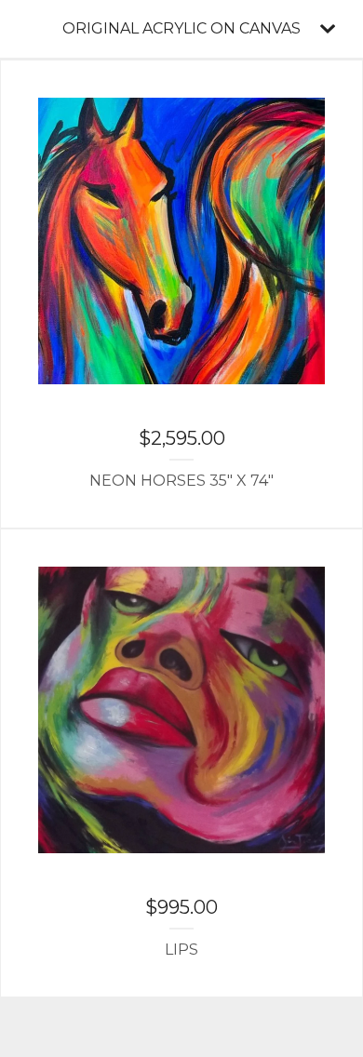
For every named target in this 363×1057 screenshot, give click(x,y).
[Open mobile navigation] (327, 28)
